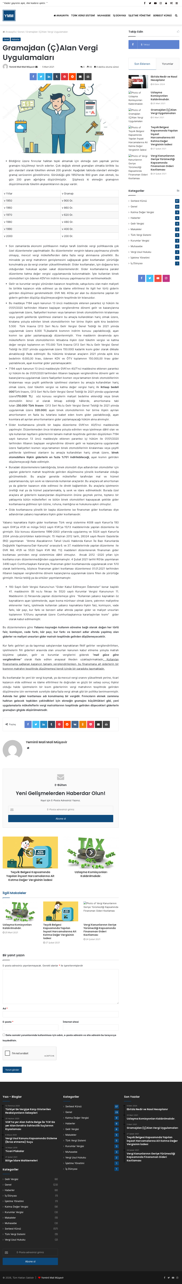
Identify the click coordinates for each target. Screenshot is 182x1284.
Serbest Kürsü (162, 15)
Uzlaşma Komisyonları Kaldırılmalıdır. (17, 926)
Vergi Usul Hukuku (141, 252)
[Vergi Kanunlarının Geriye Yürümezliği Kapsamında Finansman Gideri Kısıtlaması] (101, 911)
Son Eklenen (142, 63)
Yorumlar (167, 63)
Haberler (16, 39)
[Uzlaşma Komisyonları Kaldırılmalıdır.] (20, 911)
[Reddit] (72, 76)
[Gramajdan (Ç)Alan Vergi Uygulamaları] (138, 115)
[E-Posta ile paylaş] (80, 76)
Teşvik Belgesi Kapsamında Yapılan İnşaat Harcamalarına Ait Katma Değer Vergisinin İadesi (59, 931)
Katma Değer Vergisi (142, 212)
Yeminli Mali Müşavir (52, 1277)
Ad (5, 1008)
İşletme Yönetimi (140, 15)
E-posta (8, 1021)
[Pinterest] (64, 76)
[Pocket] (90, 724)
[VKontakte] (75, 724)
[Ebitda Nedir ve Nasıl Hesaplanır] (138, 81)
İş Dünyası (119, 15)
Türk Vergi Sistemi (83, 15)
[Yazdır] (88, 76)
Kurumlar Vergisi (140, 240)
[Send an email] (36, 66)
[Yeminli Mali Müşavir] (9, 15)
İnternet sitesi (71, 1021)
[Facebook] (33, 76)
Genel (21, 31)
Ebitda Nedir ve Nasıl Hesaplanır (164, 78)
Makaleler (136, 229)
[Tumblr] (56, 76)
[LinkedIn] (48, 76)
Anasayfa (62, 15)
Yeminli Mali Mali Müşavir (22, 66)
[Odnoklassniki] (82, 724)
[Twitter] (41, 76)
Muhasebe (104, 15)
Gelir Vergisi (137, 223)
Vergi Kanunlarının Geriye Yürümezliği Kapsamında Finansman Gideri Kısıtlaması (100, 930)
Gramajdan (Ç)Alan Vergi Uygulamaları (163, 111)
